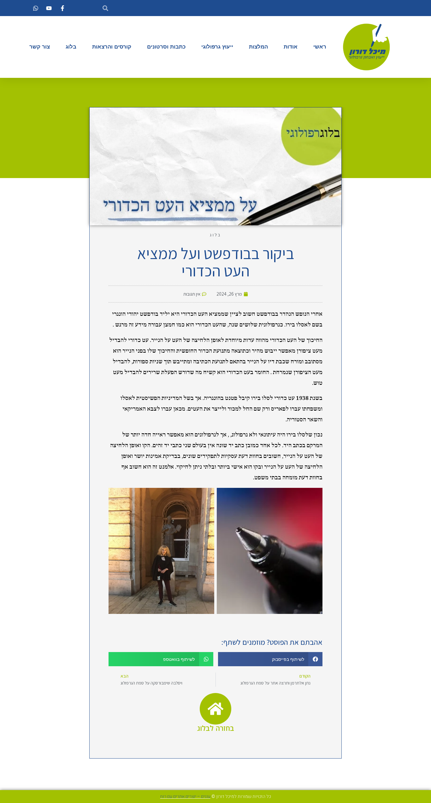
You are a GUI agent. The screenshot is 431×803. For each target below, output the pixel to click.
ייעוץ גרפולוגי (217, 47)
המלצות (258, 47)
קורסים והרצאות (111, 47)
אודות (291, 47)
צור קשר (39, 47)
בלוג (71, 47)
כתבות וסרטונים (166, 47)
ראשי (319, 47)
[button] (270, 659)
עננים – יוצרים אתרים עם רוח (185, 796)
